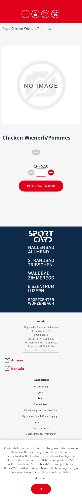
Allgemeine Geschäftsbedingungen (40, 416)
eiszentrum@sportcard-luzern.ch (41, 350)
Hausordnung (41, 386)
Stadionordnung (41, 428)
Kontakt (17, 368)
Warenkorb (58, 11)
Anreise (17, 360)
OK (41, 489)
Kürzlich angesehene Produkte (41, 410)
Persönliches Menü (35, 14)
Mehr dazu (41, 478)
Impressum (41, 422)
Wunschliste (45, 14)
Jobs (41, 392)
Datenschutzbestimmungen (41, 433)
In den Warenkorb (41, 186)
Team (41, 398)
